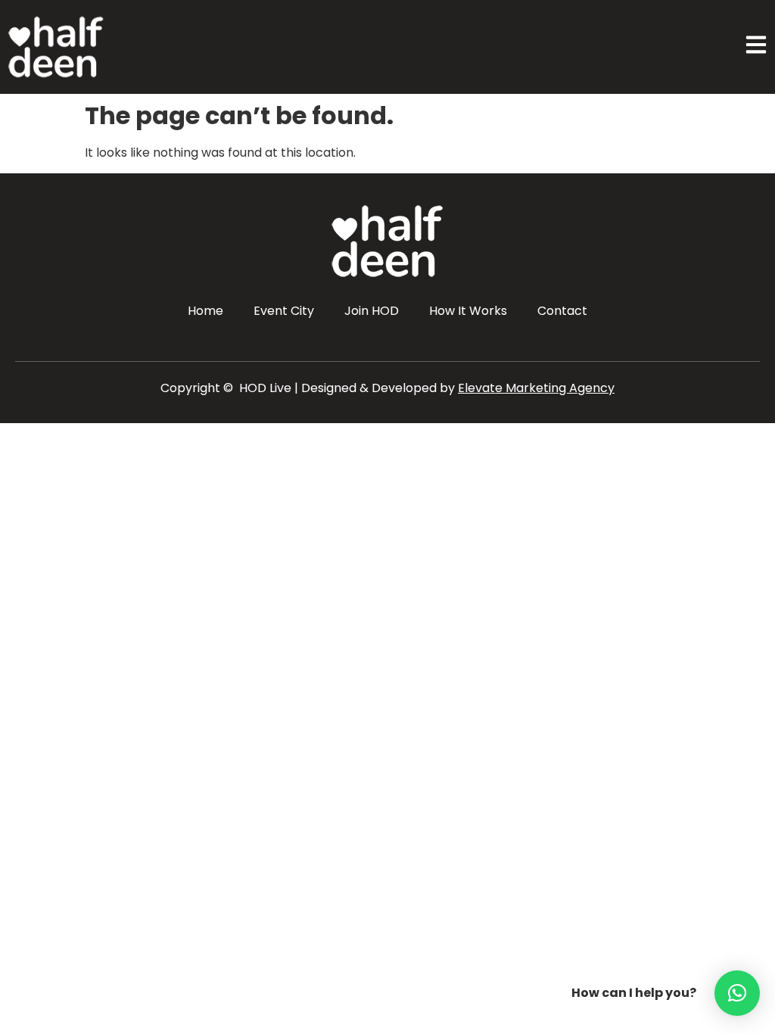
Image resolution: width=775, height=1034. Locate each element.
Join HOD (371, 310)
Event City (284, 310)
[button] (737, 993)
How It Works (468, 310)
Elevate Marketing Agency (536, 388)
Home (205, 310)
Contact (562, 310)
